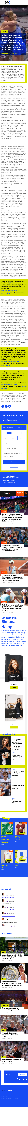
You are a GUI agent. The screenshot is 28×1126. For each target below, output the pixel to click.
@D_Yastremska (14, 283)
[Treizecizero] (14, 1090)
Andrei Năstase (11, 582)
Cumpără (14, 687)
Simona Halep (15, 738)
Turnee (13, 752)
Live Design (15, 1098)
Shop (6, 818)
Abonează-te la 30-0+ (20, 493)
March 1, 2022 (5, 294)
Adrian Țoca (11, 523)
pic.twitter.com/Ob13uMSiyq (10, 290)
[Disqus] (14, 910)
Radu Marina (5, 53)
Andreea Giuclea (11, 1012)
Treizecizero (10, 960)
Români (4, 31)
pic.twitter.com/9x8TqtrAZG (10, 384)
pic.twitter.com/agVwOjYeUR (10, 361)
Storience (9, 1098)
